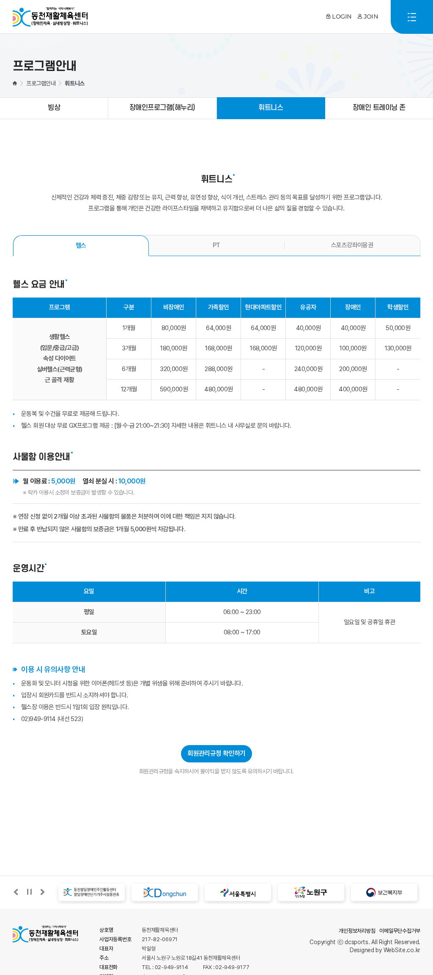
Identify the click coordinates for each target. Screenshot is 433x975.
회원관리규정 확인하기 (216, 753)
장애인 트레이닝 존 (379, 108)
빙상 (54, 108)
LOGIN (341, 16)
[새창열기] (88, 892)
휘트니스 (270, 108)
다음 (42, 892)
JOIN (371, 16)
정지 (29, 892)
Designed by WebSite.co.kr (385, 950)
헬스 (81, 245)
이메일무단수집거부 (399, 931)
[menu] (412, 17)
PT (216, 245)
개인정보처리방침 (357, 931)
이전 (16, 892)
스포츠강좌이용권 (352, 245)
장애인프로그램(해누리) (162, 108)
